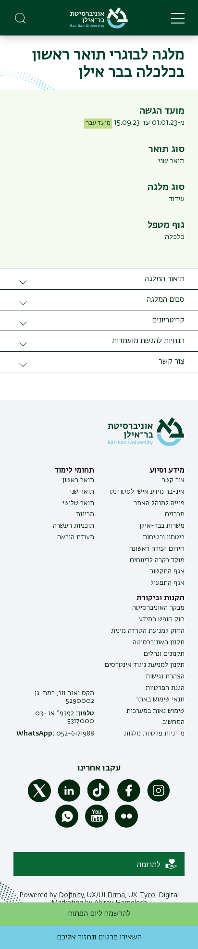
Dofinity (71, 895)
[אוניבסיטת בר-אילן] (99, 18)
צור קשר (173, 480)
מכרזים (175, 514)
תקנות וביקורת (160, 598)
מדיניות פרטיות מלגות (154, 733)
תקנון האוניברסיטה (159, 642)
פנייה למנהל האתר (159, 503)
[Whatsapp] (66, 826)
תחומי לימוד (74, 470)
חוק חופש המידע (162, 619)
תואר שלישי (78, 503)
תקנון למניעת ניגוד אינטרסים (145, 665)
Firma (116, 895)
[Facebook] (128, 800)
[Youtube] (96, 826)
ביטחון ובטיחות (164, 537)
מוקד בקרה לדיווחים (157, 560)
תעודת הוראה (75, 537)
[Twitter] (39, 800)
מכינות (85, 514)
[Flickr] (126, 826)
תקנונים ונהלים (164, 654)
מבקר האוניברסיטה (158, 608)
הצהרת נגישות (165, 676)
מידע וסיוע (167, 470)
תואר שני (82, 491)
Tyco (147, 895)
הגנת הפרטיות (165, 688)
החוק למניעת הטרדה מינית (148, 631)
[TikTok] (99, 800)
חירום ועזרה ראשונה (157, 549)
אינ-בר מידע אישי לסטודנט (147, 491)
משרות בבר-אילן (162, 525)
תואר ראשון (78, 480)
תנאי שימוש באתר (160, 699)
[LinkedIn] (69, 800)
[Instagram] (158, 800)
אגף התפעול (167, 583)
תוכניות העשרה (73, 525)
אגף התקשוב (167, 571)
